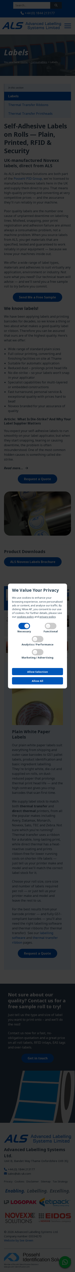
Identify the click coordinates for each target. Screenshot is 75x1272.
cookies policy (25, 616)
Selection (37, 672)
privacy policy (48, 616)
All (37, 681)
